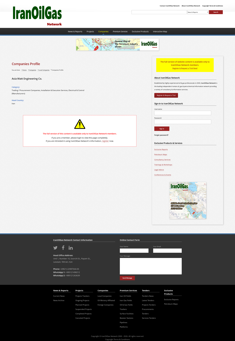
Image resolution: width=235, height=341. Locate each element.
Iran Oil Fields (125, 296)
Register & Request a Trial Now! (184, 68)
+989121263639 (73, 275)
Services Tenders (149, 318)
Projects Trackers (82, 296)
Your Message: (125, 256)
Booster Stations (126, 318)
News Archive (58, 300)
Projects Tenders (149, 305)
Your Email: (157, 246)
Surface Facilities (126, 313)
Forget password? (161, 135)
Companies (32, 70)
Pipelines (123, 322)
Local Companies (44, 70)
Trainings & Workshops (163, 165)
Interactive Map (160, 31)
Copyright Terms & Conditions (212, 6)
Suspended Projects (83, 309)
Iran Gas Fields (126, 300)
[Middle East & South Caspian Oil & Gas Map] (188, 219)
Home (25, 70)
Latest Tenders (148, 300)
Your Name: (124, 246)
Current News (59, 296)
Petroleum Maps (160, 154)
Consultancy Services (162, 160)
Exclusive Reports (161, 149)
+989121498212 (73, 272)
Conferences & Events (162, 175)
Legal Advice (159, 170)
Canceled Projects (82, 318)
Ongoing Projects (82, 300)
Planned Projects (82, 305)
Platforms (124, 327)
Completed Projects (83, 313)
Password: (158, 118)
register (105, 141)
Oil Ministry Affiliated (106, 300)
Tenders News (148, 296)
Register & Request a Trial (166, 95)
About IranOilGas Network (191, 6)
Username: (158, 109)
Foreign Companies (105, 305)
